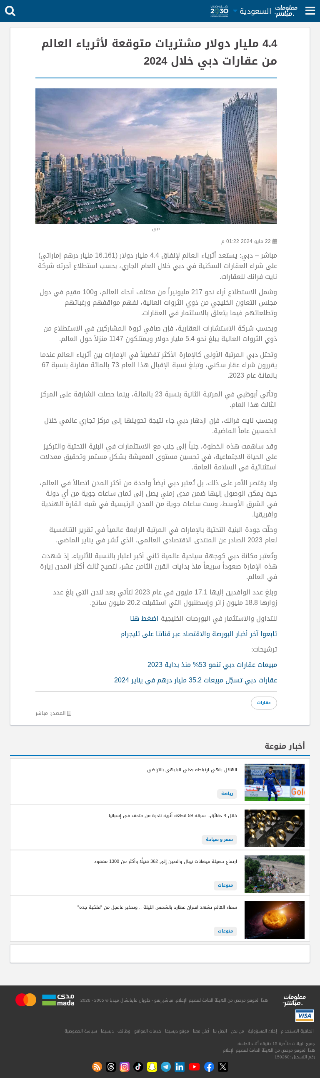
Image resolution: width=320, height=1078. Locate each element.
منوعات (225, 885)
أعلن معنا (201, 1031)
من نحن (237, 1031)
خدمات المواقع (147, 1031)
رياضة (227, 793)
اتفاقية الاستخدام (297, 1031)
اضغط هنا (144, 618)
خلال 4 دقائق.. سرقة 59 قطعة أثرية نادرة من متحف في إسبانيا (173, 816)
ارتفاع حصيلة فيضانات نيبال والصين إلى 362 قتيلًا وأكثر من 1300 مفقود (165, 861)
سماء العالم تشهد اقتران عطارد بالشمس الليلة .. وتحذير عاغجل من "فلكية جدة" (157, 907)
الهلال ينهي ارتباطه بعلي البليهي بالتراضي (192, 770)
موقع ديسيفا (177, 1031)
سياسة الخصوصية (81, 1031)
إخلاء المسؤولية (262, 1031)
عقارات (264, 703)
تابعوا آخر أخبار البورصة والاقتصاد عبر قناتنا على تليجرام (198, 634)
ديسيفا (107, 1031)
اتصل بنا (220, 1031)
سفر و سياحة (219, 839)
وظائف (124, 1031)
